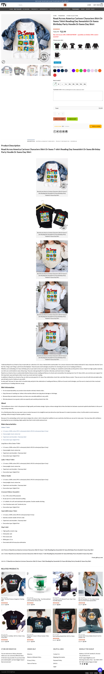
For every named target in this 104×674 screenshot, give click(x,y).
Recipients (66, 9)
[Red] (55, 75)
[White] (70, 70)
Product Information (62, 141)
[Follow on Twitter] (84, 664)
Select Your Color (58, 67)
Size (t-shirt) (57, 80)
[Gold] (77, 70)
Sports (88, 9)
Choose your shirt (58, 40)
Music (83, 9)
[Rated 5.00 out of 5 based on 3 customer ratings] (78, 29)
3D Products (43, 9)
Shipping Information (59, 657)
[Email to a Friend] (60, 131)
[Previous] (4, 39)
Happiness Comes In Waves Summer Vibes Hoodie (38, 636)
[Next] (47, 39)
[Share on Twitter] (57, 131)
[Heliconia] (85, 70)
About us (29, 654)
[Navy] (62, 70)
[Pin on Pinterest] (63, 131)
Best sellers (17, 9)
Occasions (26, 9)
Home (11, 9)
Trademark (75, 9)
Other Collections (72, 15)
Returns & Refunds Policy (34, 657)
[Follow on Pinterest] (87, 664)
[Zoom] (3, 62)
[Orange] (100, 70)
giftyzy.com (99, 557)
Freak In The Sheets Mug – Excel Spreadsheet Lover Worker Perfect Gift (39, 599)
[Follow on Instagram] (82, 664)
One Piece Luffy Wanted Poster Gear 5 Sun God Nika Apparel (64, 599)
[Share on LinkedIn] (66, 131)
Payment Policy (57, 660)
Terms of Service (31, 663)
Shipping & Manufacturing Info (45, 141)
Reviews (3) (74, 141)
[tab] (31, 141)
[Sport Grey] (96, 70)
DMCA (55, 663)
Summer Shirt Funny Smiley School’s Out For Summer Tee (90, 636)
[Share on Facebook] (54, 131)
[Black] (55, 70)
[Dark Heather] (66, 70)
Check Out (72, 119)
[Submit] (65, 5)
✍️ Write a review (95, 126)
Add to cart (59, 119)
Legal (54, 666)
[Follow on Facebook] (80, 664)
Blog (92, 9)
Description (31, 141)
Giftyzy (14, 653)
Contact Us (56, 654)
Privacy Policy (31, 660)
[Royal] (58, 70)
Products (34, 9)
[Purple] (73, 70)
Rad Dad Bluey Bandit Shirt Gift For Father (64, 636)
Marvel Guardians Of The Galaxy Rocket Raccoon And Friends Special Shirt (89, 599)
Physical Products (55, 9)
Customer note (57, 89)
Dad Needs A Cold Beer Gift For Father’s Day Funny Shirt (13, 636)
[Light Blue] (88, 70)
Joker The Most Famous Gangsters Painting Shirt (12, 599)
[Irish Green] (81, 70)
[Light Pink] (92, 70)
